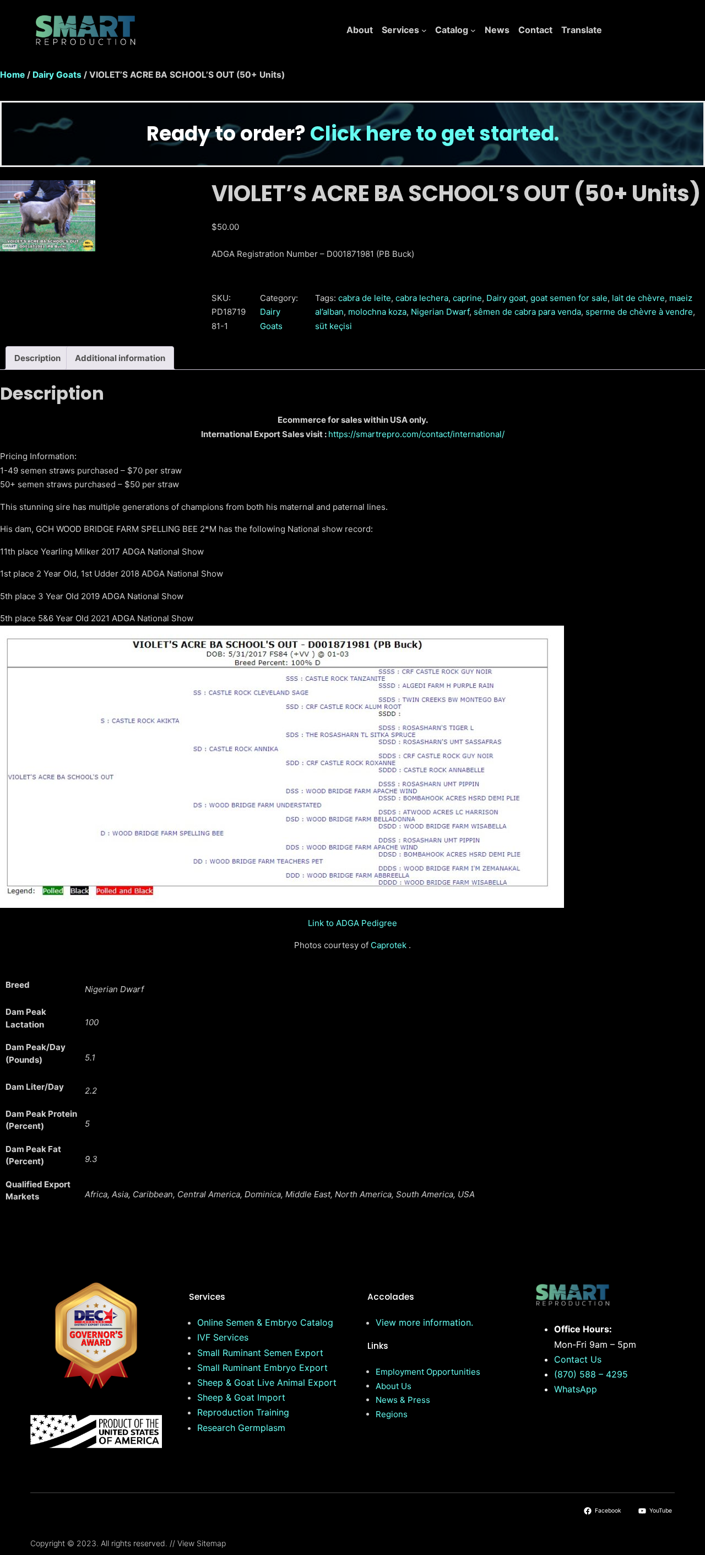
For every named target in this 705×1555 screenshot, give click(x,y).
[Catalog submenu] (473, 30)
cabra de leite (364, 298)
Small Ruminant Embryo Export (262, 1367)
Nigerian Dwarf (440, 311)
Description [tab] (37, 358)
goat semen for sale (569, 298)
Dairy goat (506, 298)
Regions (392, 1414)
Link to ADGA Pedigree (352, 923)
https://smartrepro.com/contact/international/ (416, 434)
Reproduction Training (243, 1412)
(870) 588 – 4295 (591, 1374)
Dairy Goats (57, 74)
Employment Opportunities (428, 1371)
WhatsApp (575, 1389)
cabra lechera (421, 298)
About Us (393, 1386)
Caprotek (388, 945)
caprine (467, 298)
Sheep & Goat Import (241, 1397)
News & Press (403, 1400)
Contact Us (577, 1359)
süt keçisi (333, 326)
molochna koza (377, 311)
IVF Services (222, 1337)
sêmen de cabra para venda (527, 311)
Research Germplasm (241, 1427)
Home (12, 74)
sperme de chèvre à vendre (639, 311)
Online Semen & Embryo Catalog (265, 1322)
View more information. (424, 1322)
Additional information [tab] (120, 358)
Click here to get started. (434, 134)
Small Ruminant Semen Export (260, 1352)
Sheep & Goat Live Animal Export (267, 1382)
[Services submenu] (424, 30)
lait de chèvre (638, 298)
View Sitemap (201, 1543)
